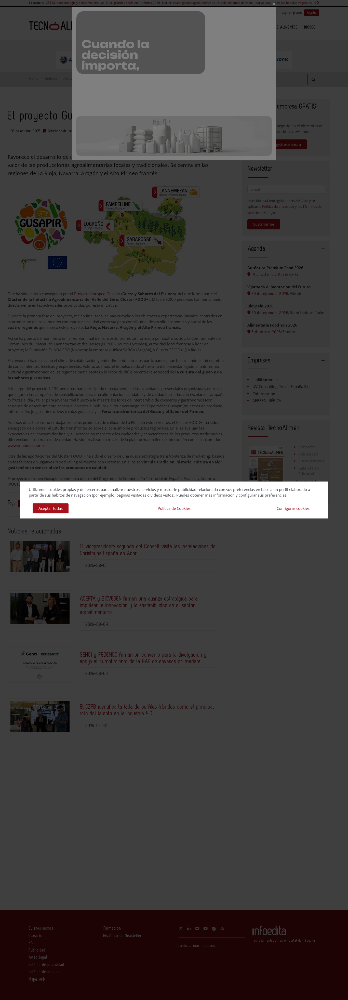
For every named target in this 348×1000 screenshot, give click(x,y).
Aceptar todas (50, 508)
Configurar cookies (293, 508)
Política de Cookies (174, 508)
